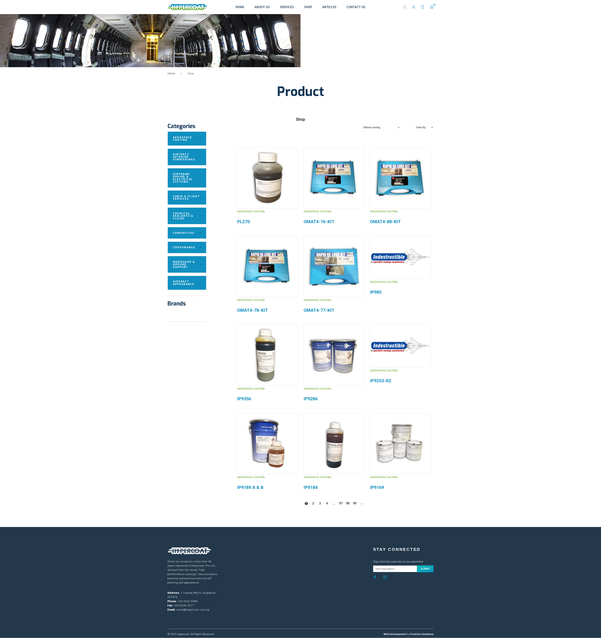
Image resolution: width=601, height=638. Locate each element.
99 (354, 503)
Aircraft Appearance (183, 283)
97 (340, 503)
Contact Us (356, 7)
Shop (308, 7)
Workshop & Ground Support (184, 264)
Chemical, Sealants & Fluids (183, 216)
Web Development (395, 634)
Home (240, 7)
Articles (329, 7)
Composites (184, 233)
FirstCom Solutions (422, 634)
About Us (262, 7)
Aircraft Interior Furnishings (184, 157)
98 (347, 503)
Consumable (184, 247)
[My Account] (414, 7)
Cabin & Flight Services (186, 198)
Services (287, 7)
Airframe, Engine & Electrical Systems (183, 178)
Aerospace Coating (182, 139)
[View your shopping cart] (432, 7)
